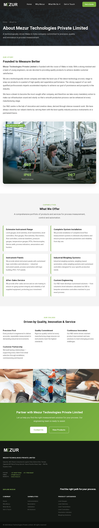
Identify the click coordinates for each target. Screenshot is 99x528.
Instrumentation (33, 501)
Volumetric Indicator (65, 512)
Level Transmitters (64, 507)
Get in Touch (69, 4)
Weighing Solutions (64, 515)
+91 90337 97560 (16, 473)
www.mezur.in (15, 476)
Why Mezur (40, 4)
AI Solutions (31, 509)
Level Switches (63, 504)
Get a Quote (89, 4)
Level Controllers (63, 509)
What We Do (54, 4)
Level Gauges (62, 501)
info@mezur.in (16, 475)
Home (29, 4)
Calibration (31, 507)
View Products (59, 430)
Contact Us (38, 430)
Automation (31, 504)
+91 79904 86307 (28, 473)
